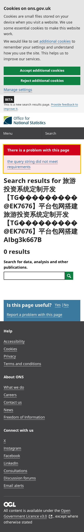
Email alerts (14, 485)
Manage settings (18, 89)
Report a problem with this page (34, 314)
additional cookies (55, 41)
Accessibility (14, 341)
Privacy (10, 356)
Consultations (15, 470)
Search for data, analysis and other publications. (36, 264)
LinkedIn (11, 463)
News (8, 409)
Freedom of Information (24, 417)
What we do (14, 387)
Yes (58, 304)
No (66, 304)
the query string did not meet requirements (32, 164)
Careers (10, 394)
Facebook (12, 455)
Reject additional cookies (42, 80)
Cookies (10, 348)
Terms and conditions (22, 363)
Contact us (13, 402)
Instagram (12, 448)
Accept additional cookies (42, 70)
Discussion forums (20, 478)
